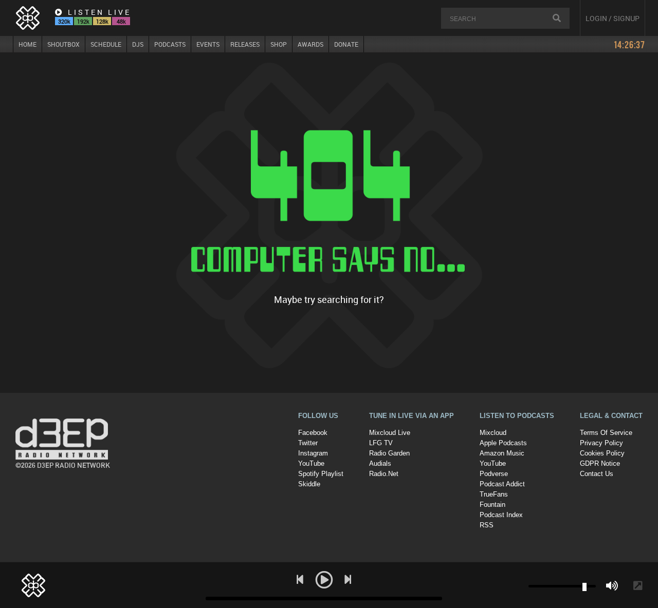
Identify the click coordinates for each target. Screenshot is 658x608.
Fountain (492, 504)
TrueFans (494, 494)
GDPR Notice (600, 463)
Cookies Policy (602, 453)
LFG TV (381, 443)
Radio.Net (383, 474)
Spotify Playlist (320, 474)
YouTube (311, 463)
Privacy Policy (601, 443)
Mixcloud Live (389, 432)
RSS (487, 525)
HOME (27, 44)
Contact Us (596, 474)
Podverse (494, 474)
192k (83, 21)
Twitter (308, 443)
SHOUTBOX (63, 44)
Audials (380, 463)
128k (102, 21)
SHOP (278, 44)
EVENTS (208, 44)
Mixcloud (493, 432)
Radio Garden (389, 453)
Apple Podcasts (503, 443)
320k (64, 21)
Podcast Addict (502, 484)
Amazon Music (502, 453)
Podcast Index (501, 515)
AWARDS (310, 44)
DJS (137, 44)
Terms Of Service (606, 432)
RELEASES (245, 44)
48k (121, 21)
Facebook (312, 432)
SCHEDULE (105, 44)
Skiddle (309, 484)
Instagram (313, 453)
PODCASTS (170, 44)
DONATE (346, 44)
